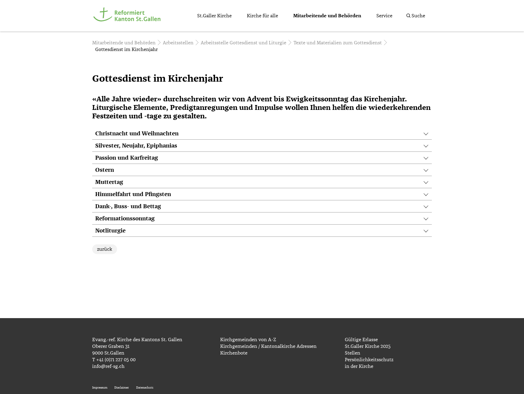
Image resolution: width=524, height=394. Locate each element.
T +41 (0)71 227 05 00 (114, 360)
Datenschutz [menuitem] (144, 387)
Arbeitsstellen (178, 43)
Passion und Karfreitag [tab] (126, 158)
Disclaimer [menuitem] (121, 387)
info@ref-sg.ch (108, 366)
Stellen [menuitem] (352, 353)
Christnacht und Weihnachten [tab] (137, 134)
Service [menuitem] (384, 16)
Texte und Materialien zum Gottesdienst (338, 43)
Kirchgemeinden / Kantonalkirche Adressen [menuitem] (268, 346)
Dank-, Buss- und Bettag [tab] (128, 206)
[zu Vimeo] (427, 370)
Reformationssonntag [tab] (125, 219)
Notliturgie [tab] (110, 231)
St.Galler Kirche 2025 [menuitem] (368, 346)
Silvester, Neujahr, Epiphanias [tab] (136, 146)
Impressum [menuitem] (99, 387)
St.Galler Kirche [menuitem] (214, 16)
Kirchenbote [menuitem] (233, 353)
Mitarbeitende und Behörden (124, 43)
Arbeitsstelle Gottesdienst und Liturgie (243, 43)
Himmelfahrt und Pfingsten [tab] (133, 194)
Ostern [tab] (104, 170)
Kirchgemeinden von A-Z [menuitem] (248, 340)
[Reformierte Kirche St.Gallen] (128, 25)
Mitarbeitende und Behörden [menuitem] (327, 15)
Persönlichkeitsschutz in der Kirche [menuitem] (369, 363)
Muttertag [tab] (109, 182)
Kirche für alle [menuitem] (262, 16)
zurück (104, 249)
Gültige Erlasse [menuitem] (361, 340)
